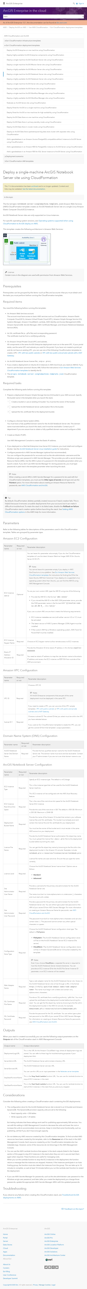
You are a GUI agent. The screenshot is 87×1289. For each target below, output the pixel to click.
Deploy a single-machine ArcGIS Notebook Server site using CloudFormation (35, 74)
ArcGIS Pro (48, 1238)
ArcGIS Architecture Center (54, 1255)
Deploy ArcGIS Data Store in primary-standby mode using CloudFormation (34, 122)
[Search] (74, 3)
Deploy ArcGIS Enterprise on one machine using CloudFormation (31, 50)
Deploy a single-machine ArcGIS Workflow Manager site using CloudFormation (36, 93)
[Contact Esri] (56, 1267)
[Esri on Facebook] (49, 1267)
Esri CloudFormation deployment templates (66, 27)
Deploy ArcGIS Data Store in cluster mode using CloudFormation (30, 127)
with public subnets (45, 709)
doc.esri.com (61, 23)
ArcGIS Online (49, 1234)
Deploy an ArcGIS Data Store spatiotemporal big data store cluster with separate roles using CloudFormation (41, 133)
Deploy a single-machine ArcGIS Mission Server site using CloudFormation (34, 65)
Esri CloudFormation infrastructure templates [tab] (23, 41)
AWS (5, 27)
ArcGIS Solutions (50, 1252)
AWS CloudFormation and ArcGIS (16, 36)
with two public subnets (29, 353)
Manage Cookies (45, 1285)
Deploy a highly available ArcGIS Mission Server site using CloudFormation (34, 69)
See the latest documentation (33, 189)
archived (34, 186)
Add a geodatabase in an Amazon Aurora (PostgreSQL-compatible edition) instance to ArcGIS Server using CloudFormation (44, 140)
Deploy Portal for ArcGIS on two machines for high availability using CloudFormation (37, 112)
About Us (6, 1264)
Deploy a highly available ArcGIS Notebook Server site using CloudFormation (35, 79)
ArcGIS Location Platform (54, 1245)
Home (5, 1234)
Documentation (9, 1255)
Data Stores (7, 1245)
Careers (6, 1268)
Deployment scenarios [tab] (14, 156)
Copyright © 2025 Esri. (11, 1285)
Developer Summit (10, 1278)
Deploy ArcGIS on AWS (17, 27)
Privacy (35, 1285)
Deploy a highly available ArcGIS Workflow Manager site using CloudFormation (36, 98)
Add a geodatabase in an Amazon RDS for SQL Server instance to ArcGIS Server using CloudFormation (44, 152)
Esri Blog (6, 1271)
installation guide (38, 449)
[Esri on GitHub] (53, 1267)
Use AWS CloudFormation (38, 27)
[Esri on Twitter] (46, 1267)
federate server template (70, 1072)
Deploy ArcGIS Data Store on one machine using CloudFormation (31, 117)
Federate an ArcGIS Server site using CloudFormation (26, 103)
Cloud (5, 1248)
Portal (5, 1238)
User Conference (9, 1275)
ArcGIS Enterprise (14, 3)
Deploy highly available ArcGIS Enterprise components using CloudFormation (35, 55)
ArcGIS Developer (51, 1248)
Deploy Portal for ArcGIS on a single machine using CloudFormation (32, 108)
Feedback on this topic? (74, 1209)
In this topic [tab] (8, 197)
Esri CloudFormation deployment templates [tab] (23, 45)
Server (5, 1241)
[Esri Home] (49, 1259)
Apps (5, 1252)
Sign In (81, 3)
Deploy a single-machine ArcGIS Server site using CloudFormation (31, 84)
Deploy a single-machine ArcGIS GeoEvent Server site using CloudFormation (35, 60)
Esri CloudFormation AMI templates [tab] (20, 161)
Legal (53, 1285)
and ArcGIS (34, 485)
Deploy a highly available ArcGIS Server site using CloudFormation (31, 89)
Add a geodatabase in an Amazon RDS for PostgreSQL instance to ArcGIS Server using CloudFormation (45, 147)
